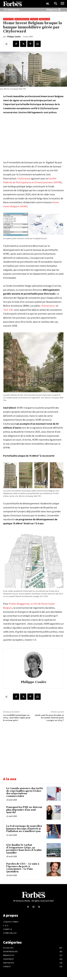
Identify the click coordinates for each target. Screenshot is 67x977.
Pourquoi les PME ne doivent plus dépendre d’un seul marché (24, 810)
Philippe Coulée (14, 36)
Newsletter (13, 9)
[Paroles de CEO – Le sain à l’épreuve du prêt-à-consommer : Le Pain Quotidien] (54, 869)
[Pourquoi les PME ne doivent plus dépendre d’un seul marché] (54, 812)
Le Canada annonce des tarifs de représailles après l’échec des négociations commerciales (24, 792)
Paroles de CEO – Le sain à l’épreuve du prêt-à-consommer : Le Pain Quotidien (22, 867)
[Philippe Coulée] (33, 665)
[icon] (5, 9)
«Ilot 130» (8, 309)
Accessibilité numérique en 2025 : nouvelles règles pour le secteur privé (17, 718)
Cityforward (23, 178)
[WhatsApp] (37, 44)
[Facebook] (16, 44)
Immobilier (44, 19)
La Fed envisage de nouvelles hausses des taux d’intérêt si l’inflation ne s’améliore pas (24, 829)
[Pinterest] (30, 44)
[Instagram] (33, 907)
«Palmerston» (48, 305)
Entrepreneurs (22, 19)
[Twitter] (23, 44)
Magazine (51, 9)
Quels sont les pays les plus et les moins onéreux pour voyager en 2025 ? (49, 718)
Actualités (8, 19)
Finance (34, 19)
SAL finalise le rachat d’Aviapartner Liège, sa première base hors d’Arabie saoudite (24, 849)
